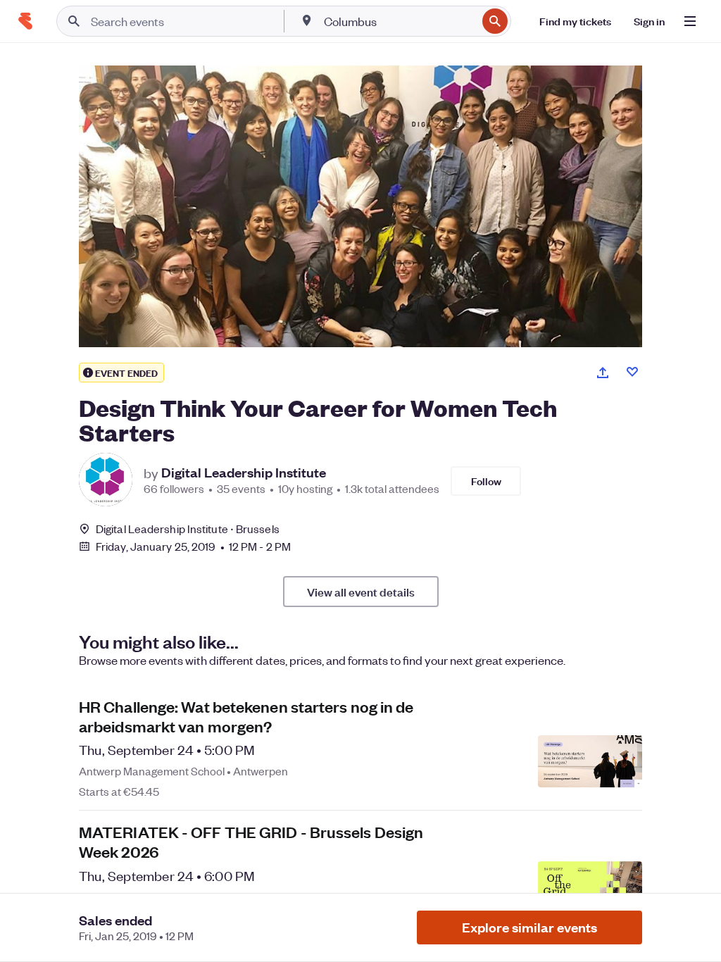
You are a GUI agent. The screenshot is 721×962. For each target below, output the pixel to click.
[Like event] (632, 372)
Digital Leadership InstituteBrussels (188, 528)
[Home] (25, 21)
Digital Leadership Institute (243, 472)
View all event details (361, 591)
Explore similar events (529, 927)
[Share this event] (603, 372)
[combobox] (398, 21)
